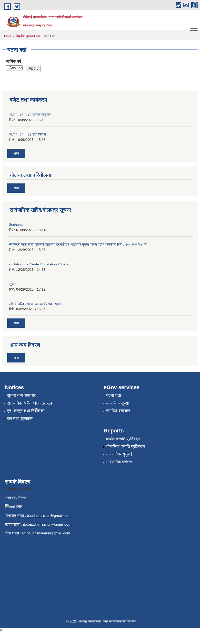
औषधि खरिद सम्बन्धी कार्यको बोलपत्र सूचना (35, 304)
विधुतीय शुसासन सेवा (28, 36)
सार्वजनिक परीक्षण (119, 462)
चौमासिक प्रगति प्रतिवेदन (125, 446)
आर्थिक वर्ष (13, 61)
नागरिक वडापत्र (118, 410)
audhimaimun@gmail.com (49, 515)
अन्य (16, 153)
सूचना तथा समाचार (21, 395)
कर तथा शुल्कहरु (20, 418)
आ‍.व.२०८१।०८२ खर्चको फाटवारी (30, 114)
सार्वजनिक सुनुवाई (119, 454)
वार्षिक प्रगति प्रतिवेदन (123, 439)
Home (7, 36)
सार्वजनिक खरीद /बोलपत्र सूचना (31, 403)
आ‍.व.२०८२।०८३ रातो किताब (27, 134)
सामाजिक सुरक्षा (117, 403)
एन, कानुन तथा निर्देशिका (26, 410)
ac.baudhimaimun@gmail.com (46, 533)
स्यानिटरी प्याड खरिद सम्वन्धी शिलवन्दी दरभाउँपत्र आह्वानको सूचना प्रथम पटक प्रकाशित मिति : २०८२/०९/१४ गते (78, 244)
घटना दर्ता (113, 395)
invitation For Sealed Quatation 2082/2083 (41, 264)
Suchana (16, 224)
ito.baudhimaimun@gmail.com (47, 524)
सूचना (12, 284)
